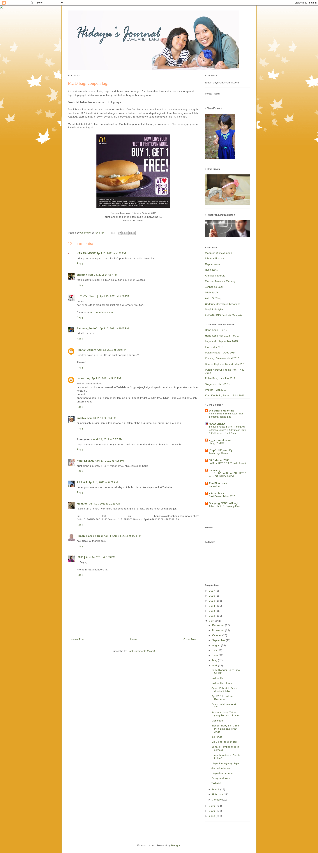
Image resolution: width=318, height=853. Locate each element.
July (215, 650)
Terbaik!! (216, 783)
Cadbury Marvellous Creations (222, 303)
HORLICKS (211, 269)
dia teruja (216, 736)
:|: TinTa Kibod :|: (88, 296)
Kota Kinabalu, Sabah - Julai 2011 (224, 395)
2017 (212, 590)
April (215, 665)
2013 (212, 610)
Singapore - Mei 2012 (217, 384)
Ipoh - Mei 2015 (214, 347)
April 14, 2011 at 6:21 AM (103, 482)
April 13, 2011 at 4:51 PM (111, 253)
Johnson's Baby (214, 286)
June (215, 655)
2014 (212, 605)
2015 (212, 600)
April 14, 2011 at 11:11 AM (104, 503)
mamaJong (84, 378)
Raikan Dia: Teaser (222, 683)
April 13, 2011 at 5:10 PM (111, 349)
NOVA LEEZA (217, 423)
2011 (212, 620)
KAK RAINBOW (86, 253)
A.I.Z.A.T (82, 482)
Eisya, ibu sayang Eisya (225, 763)
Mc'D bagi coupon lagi (224, 741)
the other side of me (221, 410)
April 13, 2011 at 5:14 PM (101, 417)
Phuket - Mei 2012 (215, 389)
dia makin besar (220, 768)
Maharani (82, 503)
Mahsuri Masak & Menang (220, 281)
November (218, 630)
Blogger (175, 845)
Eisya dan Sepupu (222, 773)
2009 (212, 810)
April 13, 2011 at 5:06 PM (114, 296)
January (217, 799)
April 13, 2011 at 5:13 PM (106, 378)
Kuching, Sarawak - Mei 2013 (222, 358)
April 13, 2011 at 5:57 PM (107, 439)
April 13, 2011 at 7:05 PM (109, 460)
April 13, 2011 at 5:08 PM (114, 328)
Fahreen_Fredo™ (87, 328)
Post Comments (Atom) (141, 650)
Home (133, 639)
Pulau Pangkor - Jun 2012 (220, 378)
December (218, 625)
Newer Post (77, 639)
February (218, 794)
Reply (80, 263)
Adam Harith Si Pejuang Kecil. (225, 506)
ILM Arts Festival (214, 258)
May (215, 660)
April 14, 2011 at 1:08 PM (126, 535)
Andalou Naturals (215, 275)
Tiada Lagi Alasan (218, 453)
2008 (212, 816)
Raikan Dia (217, 678)
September (219, 640)
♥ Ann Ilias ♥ (216, 493)
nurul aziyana (85, 460)
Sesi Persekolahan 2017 (222, 496)
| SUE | (81, 557)
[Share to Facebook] (130, 233)
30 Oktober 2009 (219, 460)
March (216, 789)
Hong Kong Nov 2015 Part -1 (222, 335)
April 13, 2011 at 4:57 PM (102, 274)
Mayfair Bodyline (214, 309)
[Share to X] (127, 233)
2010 (212, 805)
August (216, 645)
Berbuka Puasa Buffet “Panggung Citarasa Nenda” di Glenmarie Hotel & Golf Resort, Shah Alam (227, 430)
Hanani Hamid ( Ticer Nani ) (94, 535)
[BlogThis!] (123, 233)
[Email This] (120, 233)
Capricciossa (212, 264)
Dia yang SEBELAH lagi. (224, 503)
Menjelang (217, 720)
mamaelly (215, 470)
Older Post (189, 639)
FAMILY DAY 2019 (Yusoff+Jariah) (227, 463)
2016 (212, 595)
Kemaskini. (215, 486)
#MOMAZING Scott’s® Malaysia (223, 315)
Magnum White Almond (218, 252)
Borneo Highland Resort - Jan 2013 (225, 363)
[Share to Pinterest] (134, 233)
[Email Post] (113, 232)
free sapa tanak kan (101, 312)
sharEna (82, 274)
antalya (81, 417)
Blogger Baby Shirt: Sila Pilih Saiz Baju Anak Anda (225, 728)
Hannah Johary (86, 349)
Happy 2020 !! (216, 443)
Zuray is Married (221, 778)
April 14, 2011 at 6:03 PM (100, 557)
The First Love (218, 483)
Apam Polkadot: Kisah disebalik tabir (224, 689)
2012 (212, 615)
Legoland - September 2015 (221, 341)
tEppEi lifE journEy (220, 450)
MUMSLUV (211, 292)
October (217, 635)
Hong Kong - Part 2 (216, 329)
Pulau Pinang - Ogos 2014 (220, 352)
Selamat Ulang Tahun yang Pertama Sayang (225, 714)
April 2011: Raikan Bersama (222, 698)
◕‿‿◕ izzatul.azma (220, 440)
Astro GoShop (213, 298)
